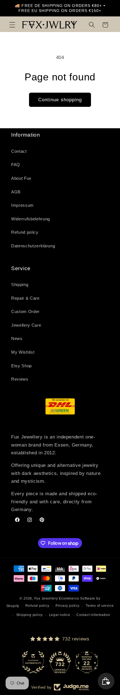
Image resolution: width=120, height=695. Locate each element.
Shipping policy (29, 615)
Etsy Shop (21, 365)
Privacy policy (68, 606)
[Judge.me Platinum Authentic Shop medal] (33, 662)
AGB (16, 191)
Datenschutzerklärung (33, 245)
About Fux (21, 178)
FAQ (15, 164)
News (17, 338)
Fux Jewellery (46, 598)
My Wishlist (22, 352)
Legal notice (59, 615)
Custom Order (25, 311)
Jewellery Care (26, 325)
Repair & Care (25, 298)
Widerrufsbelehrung (30, 218)
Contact (19, 151)
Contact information (93, 615)
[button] (12, 24)
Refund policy (25, 232)
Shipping (19, 284)
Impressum (22, 205)
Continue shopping (60, 99)
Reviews (19, 379)
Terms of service (100, 606)
